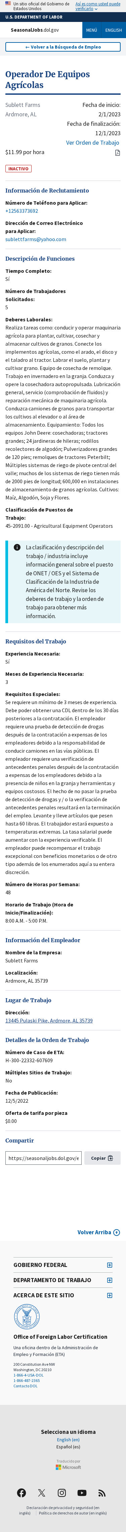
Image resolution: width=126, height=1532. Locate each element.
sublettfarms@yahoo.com (35, 239)
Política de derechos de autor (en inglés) (73, 1512)
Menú (91, 30)
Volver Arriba (94, 1232)
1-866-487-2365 (26, 1380)
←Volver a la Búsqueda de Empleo (63, 47)
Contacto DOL (25, 1385)
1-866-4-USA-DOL (28, 1375)
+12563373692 (21, 210)
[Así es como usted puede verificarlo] (63, 6)
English (114, 30)
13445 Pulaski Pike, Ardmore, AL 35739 (49, 1020)
